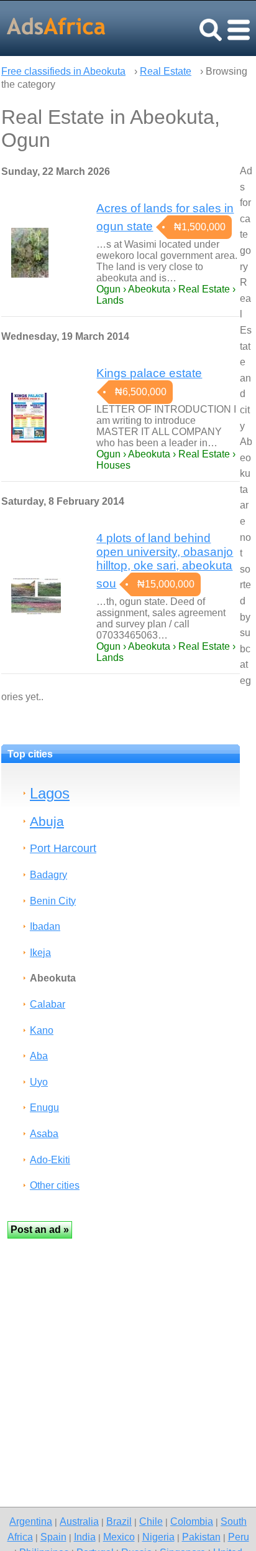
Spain (53, 1536)
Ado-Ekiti (50, 1160)
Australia (79, 1521)
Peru (238, 1536)
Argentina (30, 1521)
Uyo (39, 1082)
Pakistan (201, 1536)
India (85, 1536)
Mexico (119, 1536)
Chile (151, 1521)
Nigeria (158, 1536)
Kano (41, 1030)
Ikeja (40, 952)
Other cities (55, 1185)
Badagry (48, 874)
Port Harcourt (63, 848)
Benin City (53, 901)
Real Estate (165, 71)
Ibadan (45, 926)
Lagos (50, 793)
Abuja (47, 821)
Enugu (44, 1107)
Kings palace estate (149, 373)
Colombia (191, 1521)
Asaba (44, 1133)
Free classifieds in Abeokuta (63, 71)
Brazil (119, 1521)
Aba (39, 1056)
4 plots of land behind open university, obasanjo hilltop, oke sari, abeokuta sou (164, 561)
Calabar (47, 1004)
